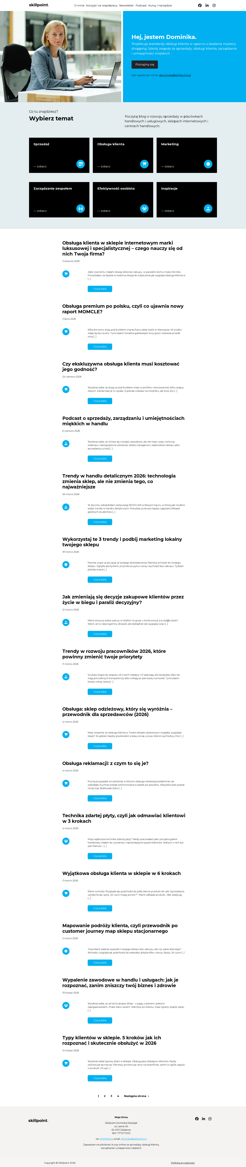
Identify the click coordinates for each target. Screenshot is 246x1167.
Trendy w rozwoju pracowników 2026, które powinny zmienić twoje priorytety (114, 653)
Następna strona (135, 1096)
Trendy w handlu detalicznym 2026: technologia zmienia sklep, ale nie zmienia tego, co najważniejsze (119, 481)
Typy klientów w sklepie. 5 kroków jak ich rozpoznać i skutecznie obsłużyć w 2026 (111, 1040)
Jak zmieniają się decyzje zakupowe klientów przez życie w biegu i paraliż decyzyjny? (123, 599)
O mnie (79, 5)
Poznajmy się (144, 64)
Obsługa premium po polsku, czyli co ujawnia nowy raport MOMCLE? (123, 308)
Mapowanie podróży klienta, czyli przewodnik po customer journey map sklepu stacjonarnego (120, 928)
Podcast (141, 5)
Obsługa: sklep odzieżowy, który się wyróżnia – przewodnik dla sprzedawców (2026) (117, 711)
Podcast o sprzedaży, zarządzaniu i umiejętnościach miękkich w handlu (123, 420)
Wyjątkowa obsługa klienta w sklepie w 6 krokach (121, 873)
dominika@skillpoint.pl (175, 75)
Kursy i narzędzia (160, 5)
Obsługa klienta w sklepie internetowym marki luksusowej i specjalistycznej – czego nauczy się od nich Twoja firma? (122, 248)
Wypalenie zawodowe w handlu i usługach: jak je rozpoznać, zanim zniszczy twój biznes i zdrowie (120, 982)
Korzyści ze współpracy (101, 5)
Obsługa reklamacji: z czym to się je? (105, 763)
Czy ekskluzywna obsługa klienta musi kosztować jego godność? (120, 366)
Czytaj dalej (99, 288)
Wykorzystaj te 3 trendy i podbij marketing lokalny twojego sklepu (122, 541)
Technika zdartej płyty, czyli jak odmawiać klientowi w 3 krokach (123, 818)
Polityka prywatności (183, 1163)
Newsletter (126, 5)
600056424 (106, 1139)
